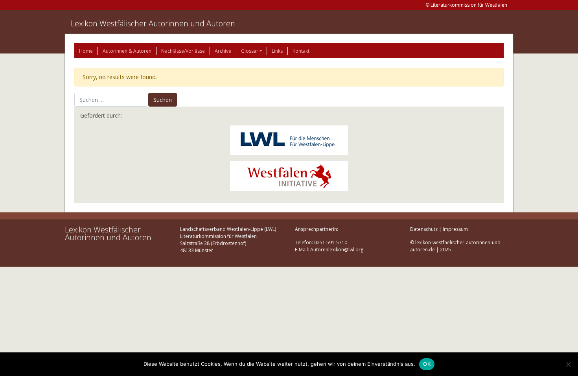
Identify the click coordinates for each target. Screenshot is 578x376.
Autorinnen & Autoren (127, 51)
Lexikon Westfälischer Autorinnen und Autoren (153, 23)
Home (86, 51)
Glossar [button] (249, 51)
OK (427, 364)
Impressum (455, 229)
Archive (223, 51)
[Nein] (568, 364)
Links (277, 51)
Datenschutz (424, 229)
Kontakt (301, 51)
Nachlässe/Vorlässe (183, 51)
